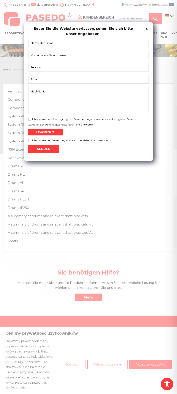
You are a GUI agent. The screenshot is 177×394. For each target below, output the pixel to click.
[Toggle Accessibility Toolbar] (167, 384)
